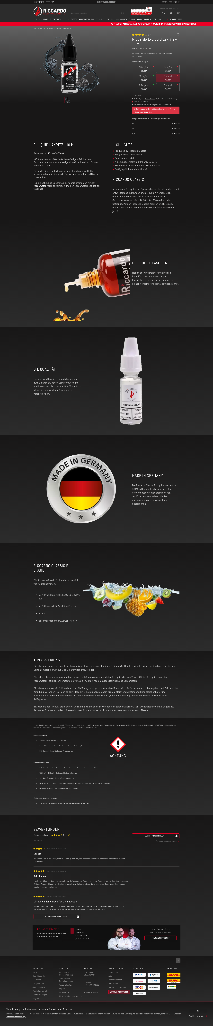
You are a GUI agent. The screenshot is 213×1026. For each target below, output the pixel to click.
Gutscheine (64, 992)
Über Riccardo (39, 976)
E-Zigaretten (38, 983)
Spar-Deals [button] (43, 19)
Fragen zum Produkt (160, 938)
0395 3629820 (90, 975)
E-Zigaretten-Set (71, 173)
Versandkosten (150, 99)
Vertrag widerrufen (119, 992)
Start (35, 28)
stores (162, 8)
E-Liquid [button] (132, 19)
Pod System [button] (72, 19)
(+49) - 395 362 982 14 (92, 985)
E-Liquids (37, 979)
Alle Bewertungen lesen (56, 916)
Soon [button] (180, 19)
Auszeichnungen (40, 994)
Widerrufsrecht (115, 979)
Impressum (113, 972)
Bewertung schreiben (154, 836)
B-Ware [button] (173, 19)
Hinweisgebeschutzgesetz (70, 996)
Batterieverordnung (117, 987)
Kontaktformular (91, 992)
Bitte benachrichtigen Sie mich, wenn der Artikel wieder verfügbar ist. (155, 110)
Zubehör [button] (111, 19)
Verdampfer (40, 185)
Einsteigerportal (40, 991)
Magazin (36, 998)
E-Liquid (45, 170)
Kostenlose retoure (170, 2)
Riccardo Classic (56, 153)
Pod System (93, 173)
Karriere (176, 8)
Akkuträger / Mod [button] (86, 19)
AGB (110, 976)
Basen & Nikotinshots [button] (153, 19)
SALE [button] (166, 19)
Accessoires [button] (121, 19)
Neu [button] (35, 19)
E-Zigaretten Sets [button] (58, 19)
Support (62, 988)
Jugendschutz (39, 987)
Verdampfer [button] (101, 19)
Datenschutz (113, 983)
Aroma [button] (139, 19)
